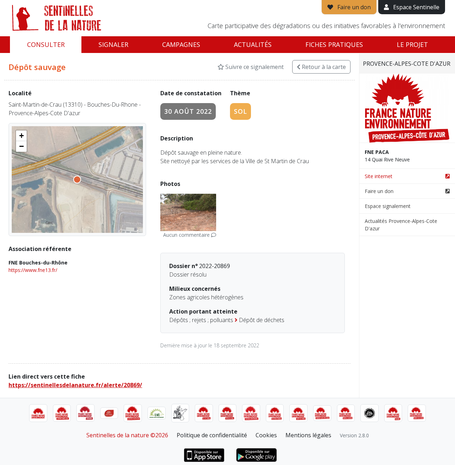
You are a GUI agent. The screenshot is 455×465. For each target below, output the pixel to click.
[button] (21, 135)
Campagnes (181, 44)
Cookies (266, 435)
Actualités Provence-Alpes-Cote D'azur (401, 225)
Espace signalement (388, 206)
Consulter (46, 44)
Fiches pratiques (334, 44)
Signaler (113, 44)
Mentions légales (308, 435)
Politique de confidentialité (212, 435)
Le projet (412, 44)
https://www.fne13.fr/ (33, 270)
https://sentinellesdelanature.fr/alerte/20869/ (75, 385)
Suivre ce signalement (254, 67)
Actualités (253, 44)
